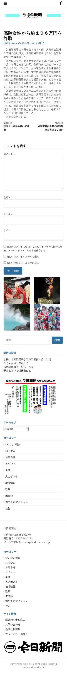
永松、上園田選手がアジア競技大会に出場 (27, 359)
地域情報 (10, 482)
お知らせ (10, 457)
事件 (7, 470)
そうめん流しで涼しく (16, 363)
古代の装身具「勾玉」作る (19, 366)
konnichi (16, 43)
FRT (43, 667)
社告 (7, 508)
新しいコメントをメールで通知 (23, 256)
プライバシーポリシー (17, 634)
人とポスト (11, 476)
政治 (7, 489)
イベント (10, 463)
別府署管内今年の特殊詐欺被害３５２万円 (50, 126)
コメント (9, 154)
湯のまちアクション (16, 502)
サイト (7, 230)
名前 (7, 197)
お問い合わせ (12, 624)
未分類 (9, 495)
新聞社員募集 (12, 629)
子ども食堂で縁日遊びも (17, 370)
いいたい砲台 (12, 444)
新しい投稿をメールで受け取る (23, 263)
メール (8, 214)
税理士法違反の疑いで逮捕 (16, 126)
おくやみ (10, 450)
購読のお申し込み (15, 619)
